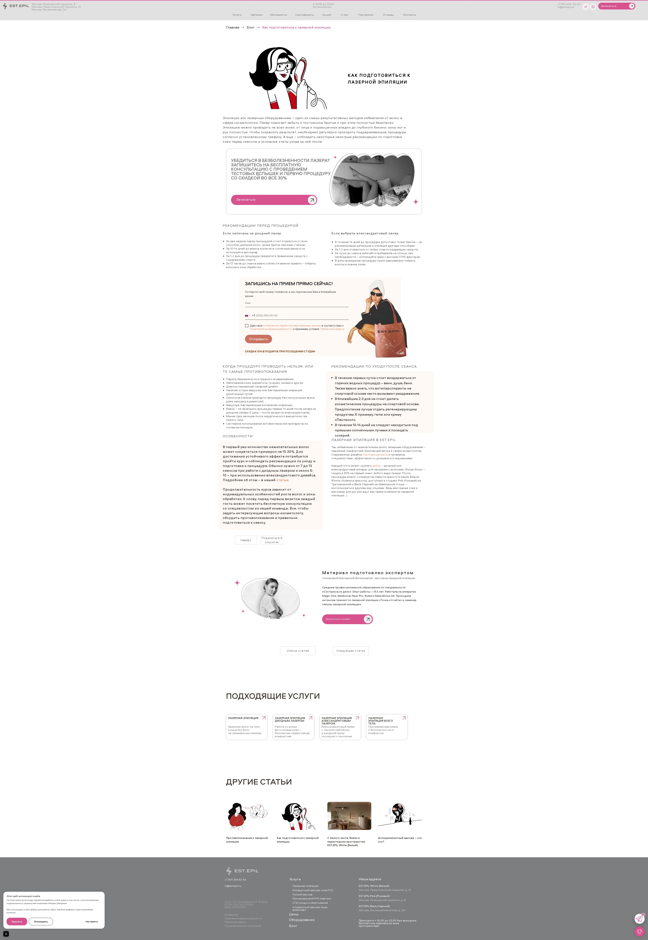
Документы (231, 914)
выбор (376, 465)
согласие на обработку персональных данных (292, 325)
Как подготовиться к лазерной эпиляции (298, 839)
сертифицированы (375, 454)
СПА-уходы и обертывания (310, 903)
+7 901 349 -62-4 (568, 4)
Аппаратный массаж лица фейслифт (309, 908)
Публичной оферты (332, 329)
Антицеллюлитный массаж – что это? (400, 839)
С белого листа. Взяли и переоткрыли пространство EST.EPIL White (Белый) (346, 841)
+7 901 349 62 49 (235, 879)
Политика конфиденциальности (243, 918)
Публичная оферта (235, 921)
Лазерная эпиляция (305, 886)
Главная (232, 27)
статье (282, 480)
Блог (251, 27)
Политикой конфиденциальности (271, 329)
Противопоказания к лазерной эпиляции (247, 839)
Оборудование (302, 919)
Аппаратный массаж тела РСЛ (312, 890)
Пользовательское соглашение (243, 925)
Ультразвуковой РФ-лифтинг (311, 898)
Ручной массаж (302, 894)
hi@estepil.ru (566, 7)
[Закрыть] (6, 934)
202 (263, 902)
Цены (294, 914)
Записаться (245, 199)
